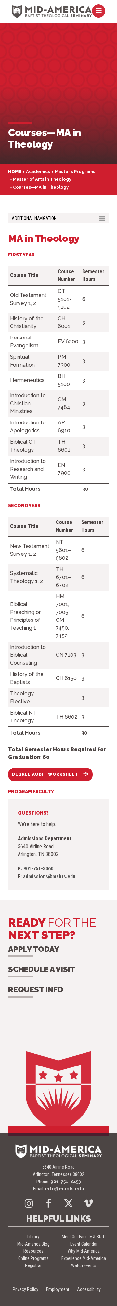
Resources (33, 1251)
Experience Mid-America (83, 1258)
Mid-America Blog (33, 1244)
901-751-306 (38, 869)
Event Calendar (84, 1244)
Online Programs (33, 1258)
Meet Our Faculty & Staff (84, 1236)
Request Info (35, 989)
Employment (57, 1289)
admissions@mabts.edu (49, 876)
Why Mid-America (84, 1251)
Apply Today (33, 949)
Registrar (33, 1265)
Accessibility (89, 1289)
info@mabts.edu (64, 1188)
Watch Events (83, 1265)
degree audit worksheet (45, 774)
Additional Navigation (33, 218)
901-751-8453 (65, 1181)
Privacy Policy (25, 1289)
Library (33, 1236)
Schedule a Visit (41, 969)
